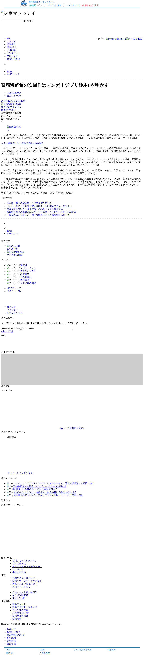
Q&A (42, 649)
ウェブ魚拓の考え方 (82, 649)
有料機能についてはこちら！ (41, 1)
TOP (8, 649)
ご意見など (45, 653)
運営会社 (10, 653)
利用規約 (111, 649)
